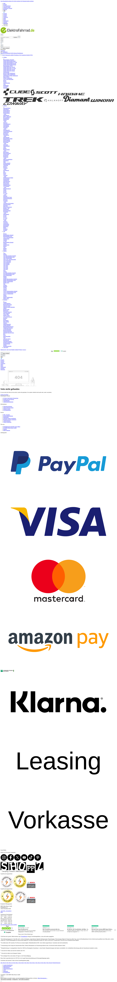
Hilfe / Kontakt (6, 414)
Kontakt (5, 4)
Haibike (13, 349)
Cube (7, 349)
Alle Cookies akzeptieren (24, 979)
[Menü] (2, 35)
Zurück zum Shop (4, 394)
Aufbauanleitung (6, 420)
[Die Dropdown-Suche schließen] (19, 37)
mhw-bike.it (27, 962)
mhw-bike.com (9, 962)
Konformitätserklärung (8, 416)
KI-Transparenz (6, 972)
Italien (4, 18)
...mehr (4, 114)
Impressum (5, 971)
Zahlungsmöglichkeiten (8, 401)
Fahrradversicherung (7, 406)
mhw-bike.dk (49, 962)
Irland (4, 19)
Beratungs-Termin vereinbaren (9, 419)
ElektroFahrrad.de (56, 962)
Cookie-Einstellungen (8, 965)
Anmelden (3, 50)
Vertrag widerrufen (7, 422)
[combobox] (7, 37)
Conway (24, 349)
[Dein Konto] (2, 45)
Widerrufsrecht (6, 967)
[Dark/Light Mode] (5, 25)
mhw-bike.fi (43, 962)
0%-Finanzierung (7, 5)
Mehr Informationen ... (42, 978)
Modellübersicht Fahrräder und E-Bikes (11, 426)
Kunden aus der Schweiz (8, 399)
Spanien (5, 16)
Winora (20, 349)
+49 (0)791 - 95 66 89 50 (6, 911)
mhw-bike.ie (32, 962)
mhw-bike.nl (38, 962)
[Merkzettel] (1, 43)
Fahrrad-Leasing (6, 7)
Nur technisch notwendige (6, 979)
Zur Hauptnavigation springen (27, 1)
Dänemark (5, 23)
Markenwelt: (3, 349)
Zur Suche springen (16, 1)
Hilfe (4, 3)
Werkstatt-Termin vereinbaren (9, 418)
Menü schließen (6, 48)
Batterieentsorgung (7, 966)
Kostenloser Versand (7, 8)
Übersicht (3, 53)
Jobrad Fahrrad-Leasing (8, 407)
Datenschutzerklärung (8, 968)
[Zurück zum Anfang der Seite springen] (2, 976)
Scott (10, 349)
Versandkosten (6, 400)
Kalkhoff (17, 349)
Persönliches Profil (9, 53)
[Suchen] (2, 41)
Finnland (5, 22)
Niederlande (5, 20)
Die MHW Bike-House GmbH (10, 427)
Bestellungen (20, 53)
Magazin (5, 9)
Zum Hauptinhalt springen (6, 1)
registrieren (5, 51)
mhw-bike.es (16, 962)
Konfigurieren (15, 979)
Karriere (5, 429)
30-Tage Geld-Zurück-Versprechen (10, 398)
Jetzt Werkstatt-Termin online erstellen (9, 924)
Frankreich (5, 17)
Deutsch (5, 13)
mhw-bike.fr (21, 962)
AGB (4, 970)
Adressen (15, 53)
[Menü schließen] (3, 252)
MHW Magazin (6, 430)
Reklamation (6, 417)
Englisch (5, 14)
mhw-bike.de (3, 962)
